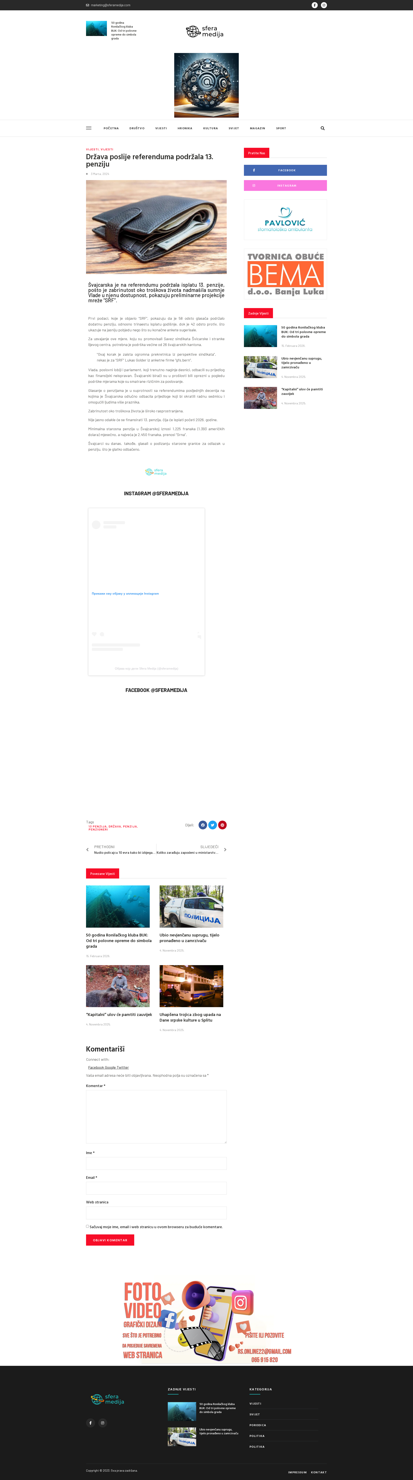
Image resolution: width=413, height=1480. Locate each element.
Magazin (257, 128)
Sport (281, 128)
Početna (111, 128)
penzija (130, 826)
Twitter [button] (123, 1067)
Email (91, 1177)
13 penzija (98, 826)
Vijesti (161, 128)
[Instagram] (324, 5)
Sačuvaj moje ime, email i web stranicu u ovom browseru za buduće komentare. (156, 1227)
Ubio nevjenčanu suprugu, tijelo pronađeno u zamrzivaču (189, 938)
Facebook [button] (96, 1067)
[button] (322, 128)
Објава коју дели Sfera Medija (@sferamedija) (146, 668)
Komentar (95, 1086)
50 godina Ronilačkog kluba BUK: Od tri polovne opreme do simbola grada (124, 30)
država (115, 826)
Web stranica (97, 1202)
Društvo (136, 128)
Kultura (210, 128)
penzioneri (98, 829)
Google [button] (111, 1067)
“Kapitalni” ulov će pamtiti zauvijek (119, 1014)
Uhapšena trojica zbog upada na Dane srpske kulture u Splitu (190, 1017)
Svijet (234, 128)
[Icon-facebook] (315, 5)
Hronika (185, 128)
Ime (90, 1153)
